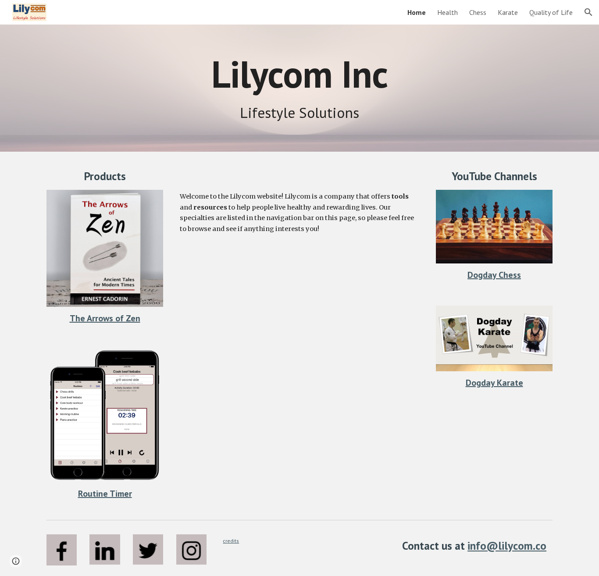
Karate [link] (508, 12)
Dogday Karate (494, 382)
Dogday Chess (494, 275)
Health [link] (447, 12)
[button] (588, 12)
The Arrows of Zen (105, 318)
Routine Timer (105, 493)
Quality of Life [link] (551, 12)
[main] (299, 74)
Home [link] (416, 12)
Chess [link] (477, 12)
